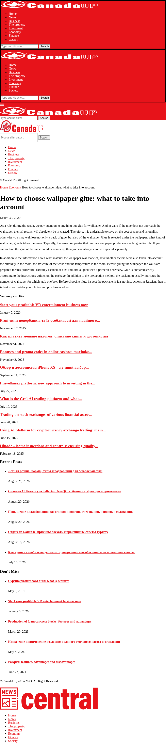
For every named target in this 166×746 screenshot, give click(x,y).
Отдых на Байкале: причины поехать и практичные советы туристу (58, 532)
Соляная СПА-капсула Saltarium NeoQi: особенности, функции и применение (64, 491)
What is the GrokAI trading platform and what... (41, 399)
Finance (14, 35)
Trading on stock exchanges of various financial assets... (46, 414)
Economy (15, 32)
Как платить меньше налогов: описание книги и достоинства (54, 336)
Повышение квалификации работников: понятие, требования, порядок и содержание (70, 511)
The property (17, 24)
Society (13, 39)
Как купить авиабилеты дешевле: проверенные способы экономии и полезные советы (71, 552)
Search (44, 46)
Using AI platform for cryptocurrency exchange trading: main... (53, 430)
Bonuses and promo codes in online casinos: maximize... (46, 352)
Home (13, 13)
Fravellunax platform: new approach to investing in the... (47, 383)
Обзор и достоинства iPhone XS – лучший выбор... (44, 367)
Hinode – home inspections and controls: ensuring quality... (49, 446)
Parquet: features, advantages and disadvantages (41, 662)
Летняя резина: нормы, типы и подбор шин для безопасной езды (55, 471)
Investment (16, 28)
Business (14, 21)
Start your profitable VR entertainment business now (44, 305)
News (12, 17)
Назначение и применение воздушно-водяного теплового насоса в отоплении (64, 641)
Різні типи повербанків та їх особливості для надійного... (50, 320)
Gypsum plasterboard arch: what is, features (38, 581)
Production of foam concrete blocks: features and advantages (50, 621)
